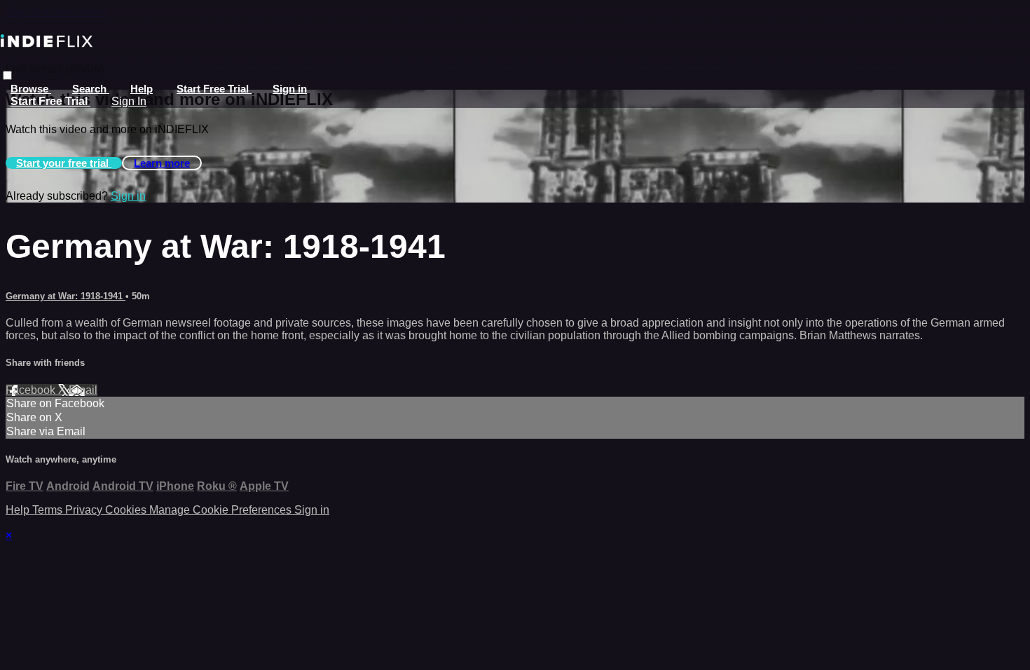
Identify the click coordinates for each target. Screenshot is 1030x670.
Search (90, 89)
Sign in (290, 89)
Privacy (85, 510)
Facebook (32, 390)
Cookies (127, 510)
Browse (31, 89)
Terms (48, 510)
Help (141, 89)
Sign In (128, 101)
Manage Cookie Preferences (221, 510)
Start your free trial (63, 163)
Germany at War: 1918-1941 (65, 296)
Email (83, 390)
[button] (7, 75)
